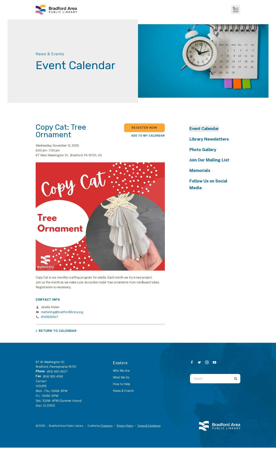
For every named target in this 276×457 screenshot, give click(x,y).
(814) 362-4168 (53, 376)
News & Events (123, 391)
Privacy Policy (125, 425)
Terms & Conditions (149, 425)
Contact (41, 381)
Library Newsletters (209, 139)
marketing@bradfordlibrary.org (62, 312)
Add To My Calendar (148, 135)
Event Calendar (204, 128)
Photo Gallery (202, 149)
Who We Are (121, 370)
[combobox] (210, 378)
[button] (235, 9)
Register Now (144, 127)
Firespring (106, 425)
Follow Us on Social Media (208, 184)
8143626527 (49, 317)
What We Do (121, 377)
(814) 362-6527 (57, 371)
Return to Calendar (58, 331)
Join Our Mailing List (209, 159)
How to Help (121, 384)
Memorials (199, 170)
